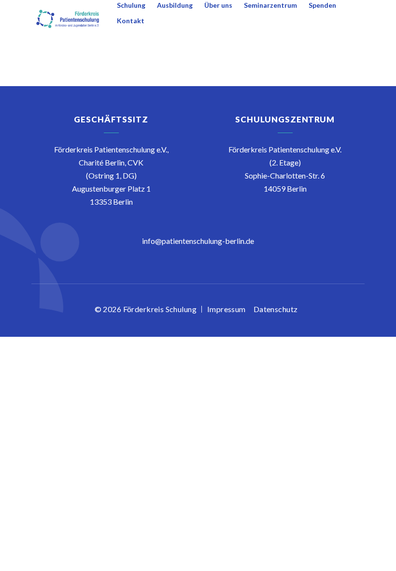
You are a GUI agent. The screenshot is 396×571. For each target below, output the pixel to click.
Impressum (226, 309)
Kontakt (130, 20)
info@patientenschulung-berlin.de (198, 240)
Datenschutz (276, 309)
